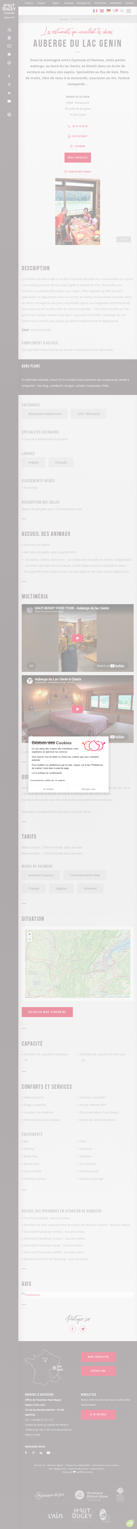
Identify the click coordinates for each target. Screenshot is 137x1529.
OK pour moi (88, 789)
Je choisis (48, 789)
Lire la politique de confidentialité (47, 773)
